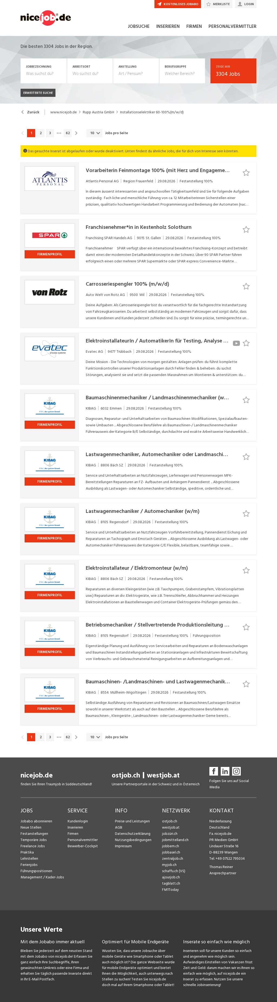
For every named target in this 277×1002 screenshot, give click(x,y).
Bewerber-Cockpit (83, 846)
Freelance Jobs (33, 846)
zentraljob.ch (172, 858)
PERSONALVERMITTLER (232, 26)
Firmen (73, 833)
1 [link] (31, 133)
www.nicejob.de (63, 112)
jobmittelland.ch (175, 840)
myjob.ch (169, 865)
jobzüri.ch (169, 833)
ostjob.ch (126, 775)
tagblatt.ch (171, 883)
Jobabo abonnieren (36, 821)
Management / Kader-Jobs (42, 877)
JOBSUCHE (139, 26)
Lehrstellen (29, 858)
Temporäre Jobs (34, 840)
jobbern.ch (170, 846)
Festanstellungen (34, 833)
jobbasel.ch (171, 852)
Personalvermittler (83, 840)
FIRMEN (194, 26)
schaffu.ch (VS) (173, 871)
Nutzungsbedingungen (133, 840)
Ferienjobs (29, 865)
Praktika (27, 852)
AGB (118, 827)
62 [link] (68, 133)
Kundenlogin (78, 821)
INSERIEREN (168, 26)
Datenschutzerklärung (132, 833)
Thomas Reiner (221, 867)
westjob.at (163, 775)
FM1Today (170, 889)
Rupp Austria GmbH (98, 112)
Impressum (123, 846)
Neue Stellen (31, 827)
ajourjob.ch (171, 877)
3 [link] (50, 133)
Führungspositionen (36, 871)
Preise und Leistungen (132, 821)
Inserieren (75, 827)
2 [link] (41, 133)
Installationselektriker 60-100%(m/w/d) (152, 112)
